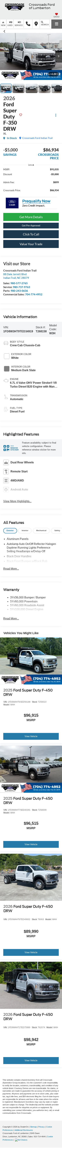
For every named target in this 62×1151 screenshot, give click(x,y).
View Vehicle (31, 736)
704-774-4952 (33, 294)
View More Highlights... (17, 501)
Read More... (11, 568)
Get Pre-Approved (31, 225)
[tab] (10, 530)
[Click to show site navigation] (56, 24)
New (3, 25)
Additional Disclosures (23, 1130)
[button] (28, 24)
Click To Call (31, 234)
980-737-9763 (21, 287)
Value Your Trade (31, 244)
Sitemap (33, 1127)
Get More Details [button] (31, 217)
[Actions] (56, 115)
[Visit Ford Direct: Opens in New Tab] (21, 1140)
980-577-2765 (19, 283)
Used (10, 25)
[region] (31, 181)
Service (19, 25)
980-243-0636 (19, 290)
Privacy (41, 1127)
